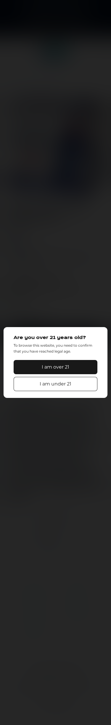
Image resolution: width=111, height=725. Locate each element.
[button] (56, 367)
